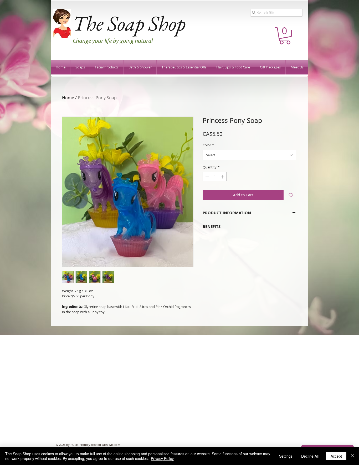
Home (68, 98)
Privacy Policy (162, 458)
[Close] (353, 456)
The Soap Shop (129, 23)
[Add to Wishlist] (291, 195)
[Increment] (223, 176)
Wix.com (114, 445)
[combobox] (249, 155)
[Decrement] (206, 176)
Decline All (310, 456)
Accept (336, 456)
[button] (285, 35)
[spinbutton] (215, 176)
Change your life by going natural (113, 40)
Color (208, 145)
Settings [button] (286, 456)
